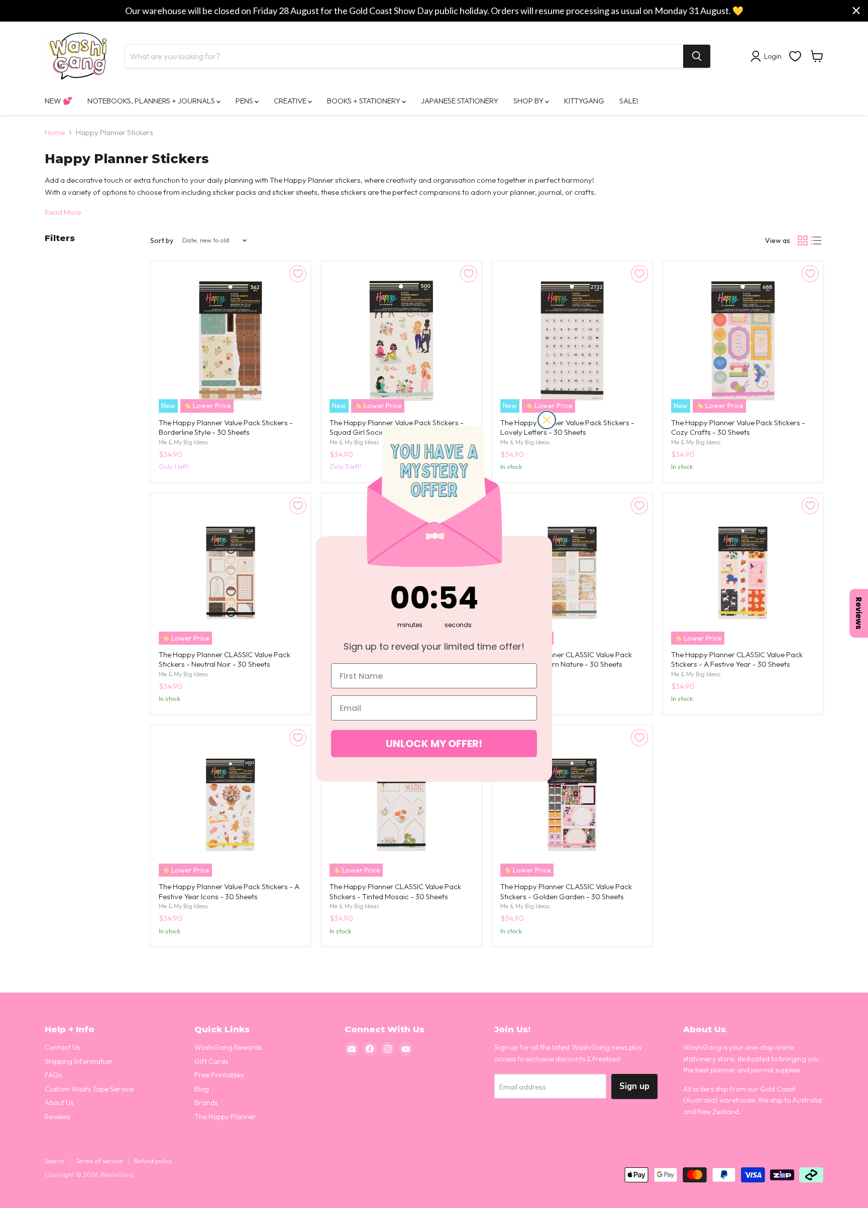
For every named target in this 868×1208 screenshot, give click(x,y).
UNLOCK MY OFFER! (434, 744)
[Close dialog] (547, 420)
